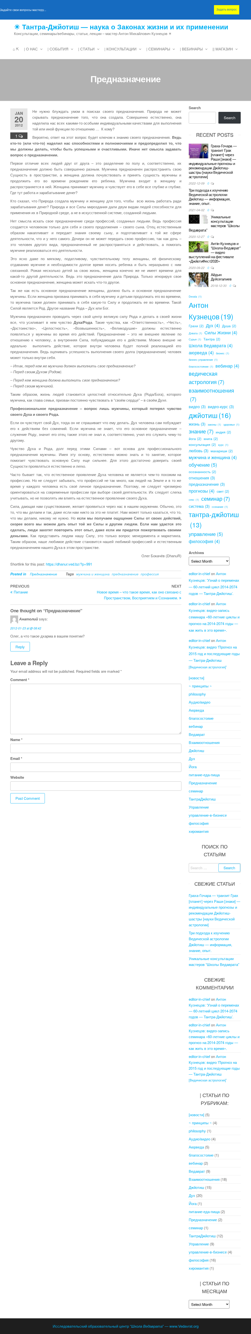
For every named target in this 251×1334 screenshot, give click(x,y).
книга (211, 438)
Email (16, 758)
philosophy (197, 693)
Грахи (196, 325)
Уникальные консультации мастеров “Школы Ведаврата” (214, 223)
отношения (202, 478)
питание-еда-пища (204, 774)
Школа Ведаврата (211, 345)
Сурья (195, 339)
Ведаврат (197, 734)
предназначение (125, 573)
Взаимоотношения (204, 742)
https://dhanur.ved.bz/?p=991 (69, 564)
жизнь (197, 424)
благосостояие (201, 718)
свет (223, 491)
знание (201, 431)
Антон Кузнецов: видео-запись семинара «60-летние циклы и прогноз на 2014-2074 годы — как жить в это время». (214, 617)
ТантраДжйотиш (202, 798)
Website (17, 777)
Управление (199, 807)
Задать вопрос (226, 9)
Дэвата (195, 333)
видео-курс (221, 406)
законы (214, 424)
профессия (150, 573)
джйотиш (210, 415)
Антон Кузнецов (211, 310)
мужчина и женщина (93, 573)
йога (195, 438)
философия (204, 541)
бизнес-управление (203, 359)
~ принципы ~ (200, 685)
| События (58, 48)
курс (223, 445)
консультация (202, 444)
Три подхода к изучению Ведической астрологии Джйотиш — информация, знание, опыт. (210, 196)
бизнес (222, 353)
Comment (19, 679)
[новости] (196, 677)
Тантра (211, 338)
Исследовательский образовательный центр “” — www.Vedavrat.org (126, 1326)
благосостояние (201, 366)
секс (194, 499)
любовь (198, 450)
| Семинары (158, 48)
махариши (222, 450)
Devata (195, 296)
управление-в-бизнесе (208, 815)
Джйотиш (196, 750)
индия (223, 431)
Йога (193, 766)
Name (16, 739)
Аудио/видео (199, 702)
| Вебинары (191, 48)
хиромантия (199, 831)
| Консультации (120, 48)
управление (206, 533)
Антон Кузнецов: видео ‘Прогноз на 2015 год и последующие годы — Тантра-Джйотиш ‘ (214, 653)
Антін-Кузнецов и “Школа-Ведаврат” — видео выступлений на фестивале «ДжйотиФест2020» (215, 252)
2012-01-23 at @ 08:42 (25, 628)
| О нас (31, 48)
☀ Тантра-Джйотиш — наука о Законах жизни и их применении (121, 27)
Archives (196, 552)
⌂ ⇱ (16, 48)
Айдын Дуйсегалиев (221, 276)
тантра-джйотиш (214, 519)
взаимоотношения (211, 394)
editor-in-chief (199, 573)
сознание (220, 507)
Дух (213, 325)
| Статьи (86, 48)
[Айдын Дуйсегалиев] (198, 279)
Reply (20, 646)
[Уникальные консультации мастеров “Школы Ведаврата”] (198, 218)
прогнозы (201, 490)
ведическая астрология (206, 378)
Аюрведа (196, 710)
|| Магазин (223, 48)
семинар (215, 498)
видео (197, 406)
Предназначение (43, 573)
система (199, 506)
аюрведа (201, 352)
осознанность (202, 471)
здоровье (231, 424)
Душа (229, 325)
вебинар (227, 365)
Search (195, 107)
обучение (203, 464)
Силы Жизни (220, 332)
